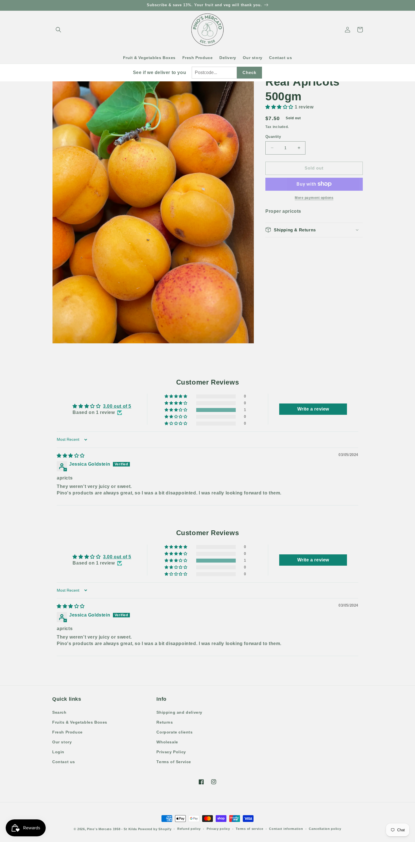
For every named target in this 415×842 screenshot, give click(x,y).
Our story (62, 742)
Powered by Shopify (155, 829)
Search (59, 712)
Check (249, 72)
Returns (164, 722)
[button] (58, 29)
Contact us (63, 761)
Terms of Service (173, 761)
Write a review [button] (313, 409)
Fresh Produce (67, 732)
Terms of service (249, 828)
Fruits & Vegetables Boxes (79, 722)
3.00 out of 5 (117, 406)
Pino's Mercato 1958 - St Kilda (112, 829)
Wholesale (167, 742)
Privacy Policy (171, 752)
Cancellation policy (325, 828)
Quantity (273, 136)
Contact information (286, 828)
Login (58, 752)
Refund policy (189, 828)
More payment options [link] (314, 197)
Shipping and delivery (179, 712)
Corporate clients (174, 732)
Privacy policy (218, 828)
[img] (71, 455)
